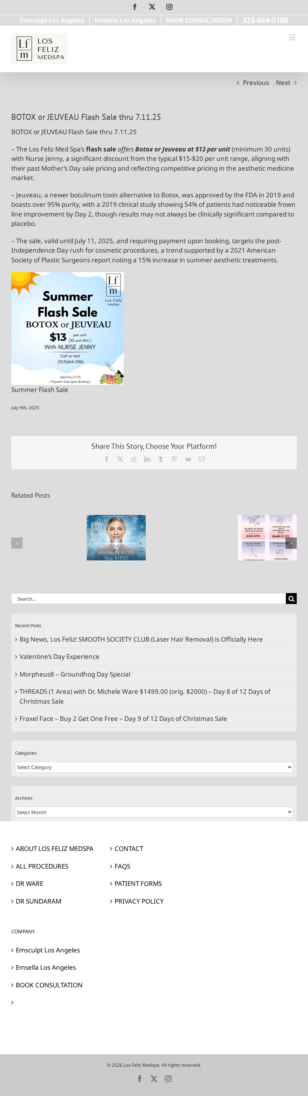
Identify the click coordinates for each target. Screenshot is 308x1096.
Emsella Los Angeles (46, 967)
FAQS (122, 866)
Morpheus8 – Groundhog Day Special (75, 674)
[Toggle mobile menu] (293, 37)
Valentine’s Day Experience (60, 656)
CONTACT (129, 848)
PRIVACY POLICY (139, 901)
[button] (17, 543)
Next (283, 82)
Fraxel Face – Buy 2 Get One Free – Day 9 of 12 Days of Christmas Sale (123, 718)
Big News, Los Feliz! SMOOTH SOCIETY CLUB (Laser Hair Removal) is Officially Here (141, 639)
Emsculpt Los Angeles (48, 950)
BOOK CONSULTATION (49, 985)
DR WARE (29, 883)
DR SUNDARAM (38, 901)
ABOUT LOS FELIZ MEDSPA (55, 848)
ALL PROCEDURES (42, 866)
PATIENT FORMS (138, 883)
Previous (256, 82)
